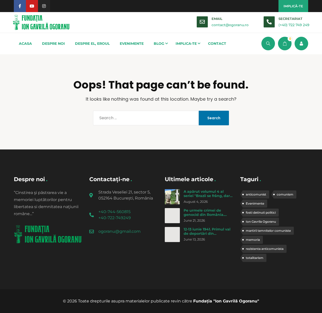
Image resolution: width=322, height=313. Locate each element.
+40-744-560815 (114, 211)
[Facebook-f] (20, 6)
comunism (285, 194)
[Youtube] (32, 6)
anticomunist (256, 194)
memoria (253, 240)
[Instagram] (44, 6)
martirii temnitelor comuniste (268, 230)
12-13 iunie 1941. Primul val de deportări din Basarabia (207, 233)
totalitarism (254, 258)
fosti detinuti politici (261, 212)
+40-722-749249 (114, 217)
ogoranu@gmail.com (119, 231)
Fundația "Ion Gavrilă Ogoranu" (226, 301)
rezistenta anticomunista (265, 249)
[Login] (301, 43)
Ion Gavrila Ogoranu (261, 221)
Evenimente (255, 203)
